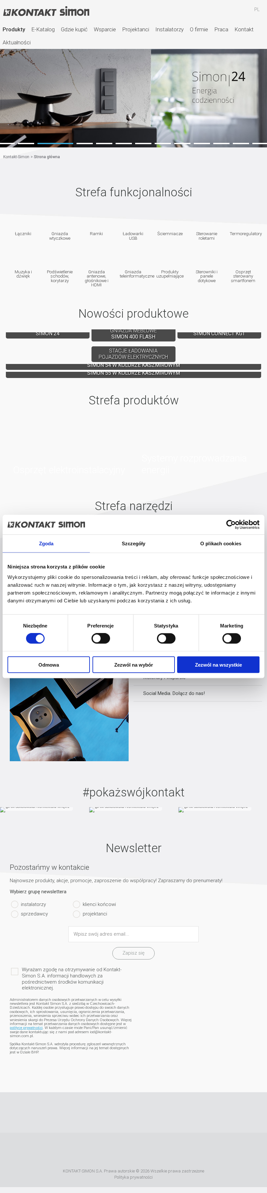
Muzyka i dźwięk (23, 274)
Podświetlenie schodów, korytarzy (60, 276)
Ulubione (219, 13)
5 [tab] (104, 143)
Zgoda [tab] (46, 543)
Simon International (172, 1151)
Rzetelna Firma (89, 1151)
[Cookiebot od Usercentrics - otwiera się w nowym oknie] (231, 525)
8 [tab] (163, 143)
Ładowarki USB (133, 235)
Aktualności (17, 42)
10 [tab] (202, 143)
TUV (199, 1151)
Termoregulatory (243, 233)
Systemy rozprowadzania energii (198, 447)
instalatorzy (33, 904)
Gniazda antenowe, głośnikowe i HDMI (96, 278)
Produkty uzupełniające (169, 274)
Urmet (137, 1151)
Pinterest (162, 1112)
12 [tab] (241, 143)
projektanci (95, 914)
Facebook (105, 1112)
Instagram (143, 1112)
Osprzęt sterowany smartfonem (243, 276)
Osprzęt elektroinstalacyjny (69, 447)
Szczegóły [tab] (134, 543)
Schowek (238, 13)
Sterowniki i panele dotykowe (207, 276)
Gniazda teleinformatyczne (133, 274)
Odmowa (48, 664)
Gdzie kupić (74, 29)
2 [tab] (26, 143)
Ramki (96, 233)
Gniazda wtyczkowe (59, 235)
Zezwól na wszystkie (218, 664)
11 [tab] (221, 143)
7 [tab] (143, 143)
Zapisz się (133, 953)
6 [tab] (124, 143)
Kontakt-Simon (46, 12)
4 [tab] (74, 143)
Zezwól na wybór (133, 664)
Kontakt (244, 29)
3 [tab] (45, 143)
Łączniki (23, 233)
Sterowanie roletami (206, 235)
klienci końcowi (99, 904)
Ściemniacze (170, 233)
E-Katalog (43, 29)
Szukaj (200, 13)
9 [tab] (182, 143)
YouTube (124, 1112)
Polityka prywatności (133, 1177)
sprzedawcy (34, 914)
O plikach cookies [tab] (220, 543)
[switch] (100, 638)
